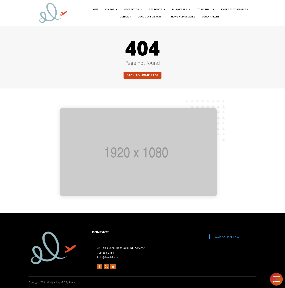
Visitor (109, 9)
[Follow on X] (106, 266)
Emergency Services (234, 9)
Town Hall (204, 9)
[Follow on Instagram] (113, 266)
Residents (155, 9)
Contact (125, 16)
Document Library (149, 16)
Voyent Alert (210, 16)
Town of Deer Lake (226, 237)
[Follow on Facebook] (99, 266)
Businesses (179, 9)
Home (95, 9)
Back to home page (142, 75)
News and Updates (183, 16)
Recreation (131, 9)
